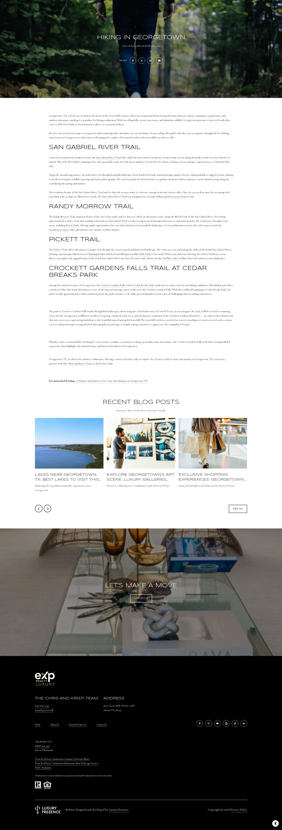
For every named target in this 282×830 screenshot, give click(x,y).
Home (37, 724)
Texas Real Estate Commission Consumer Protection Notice (62, 759)
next (47, 508)
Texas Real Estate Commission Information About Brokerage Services (66, 763)
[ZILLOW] (226, 723)
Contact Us (101, 724)
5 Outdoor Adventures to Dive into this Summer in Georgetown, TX (112, 381)
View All (238, 508)
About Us (54, 724)
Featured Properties (78, 724)
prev (38, 508)
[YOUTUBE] (217, 723)
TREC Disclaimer (43, 767)
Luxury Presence (119, 809)
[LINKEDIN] (244, 723)
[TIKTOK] (235, 723)
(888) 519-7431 (42, 746)
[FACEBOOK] (199, 723)
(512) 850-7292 (42, 705)
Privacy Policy (239, 809)
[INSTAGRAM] (208, 723)
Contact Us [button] (141, 598)
